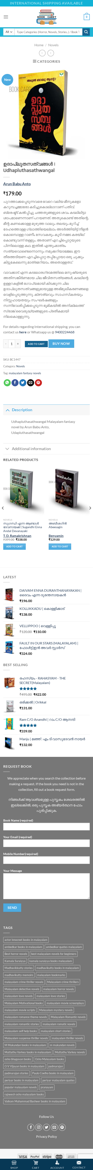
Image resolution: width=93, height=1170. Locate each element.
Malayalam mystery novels (56, 1010)
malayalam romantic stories (22, 1024)
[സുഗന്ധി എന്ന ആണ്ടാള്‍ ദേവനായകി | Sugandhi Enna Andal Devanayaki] (23, 491)
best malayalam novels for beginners (53, 954)
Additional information (31, 448)
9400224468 (64, 332)
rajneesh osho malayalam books (24, 1094)
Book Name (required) (18, 820)
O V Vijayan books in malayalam (24, 1066)
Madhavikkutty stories (19, 968)
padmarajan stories (16, 1073)
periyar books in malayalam (21, 1080)
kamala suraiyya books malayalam (50, 961)
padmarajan (55, 1066)
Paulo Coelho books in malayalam (53, 1073)
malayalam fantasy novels (25, 373)
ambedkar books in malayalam (23, 947)
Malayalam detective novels (22, 989)
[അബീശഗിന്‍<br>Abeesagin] (69, 491)
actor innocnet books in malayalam (26, 939)
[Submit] (86, 32)
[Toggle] (7, 409)
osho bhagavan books (18, 1059)
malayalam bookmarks (51, 975)
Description (22, 410)
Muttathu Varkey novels (70, 1052)
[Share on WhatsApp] (7, 383)
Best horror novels (16, 954)
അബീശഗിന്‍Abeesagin (58, 525)
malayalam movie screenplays (65, 1003)
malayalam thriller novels (67, 1038)
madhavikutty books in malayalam (58, 968)
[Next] (90, 516)
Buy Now (61, 343)
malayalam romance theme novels (26, 1017)
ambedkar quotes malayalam (64, 947)
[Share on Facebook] (15, 383)
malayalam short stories (56, 1031)
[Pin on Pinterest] (38, 383)
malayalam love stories (51, 996)
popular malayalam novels (21, 1087)
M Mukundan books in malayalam (25, 1045)
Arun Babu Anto (17, 184)
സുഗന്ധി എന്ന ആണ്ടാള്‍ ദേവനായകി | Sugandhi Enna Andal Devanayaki (22, 527)
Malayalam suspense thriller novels (26, 1038)
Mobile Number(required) (20, 854)
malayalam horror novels (58, 989)
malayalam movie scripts (20, 1010)
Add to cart (36, 343)
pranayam (47, 1087)
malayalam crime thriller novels (24, 982)
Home (38, 45)
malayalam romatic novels (59, 1024)
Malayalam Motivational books (24, 1003)
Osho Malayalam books (49, 1059)
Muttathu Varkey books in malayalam (28, 1052)
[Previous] (3, 516)
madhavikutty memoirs (19, 975)
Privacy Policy (46, 1136)
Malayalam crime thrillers (63, 982)
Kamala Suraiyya (15, 961)
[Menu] (5, 16)
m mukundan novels (62, 1045)
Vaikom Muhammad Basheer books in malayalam (35, 1101)
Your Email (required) (17, 837)
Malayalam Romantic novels (68, 1017)
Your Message (12, 871)
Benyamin (56, 536)
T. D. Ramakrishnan (17, 536)
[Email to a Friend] (30, 383)
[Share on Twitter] (22, 383)
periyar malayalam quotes (58, 1080)
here (23, 332)
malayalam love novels (19, 996)
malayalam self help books (21, 1031)
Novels (53, 45)
